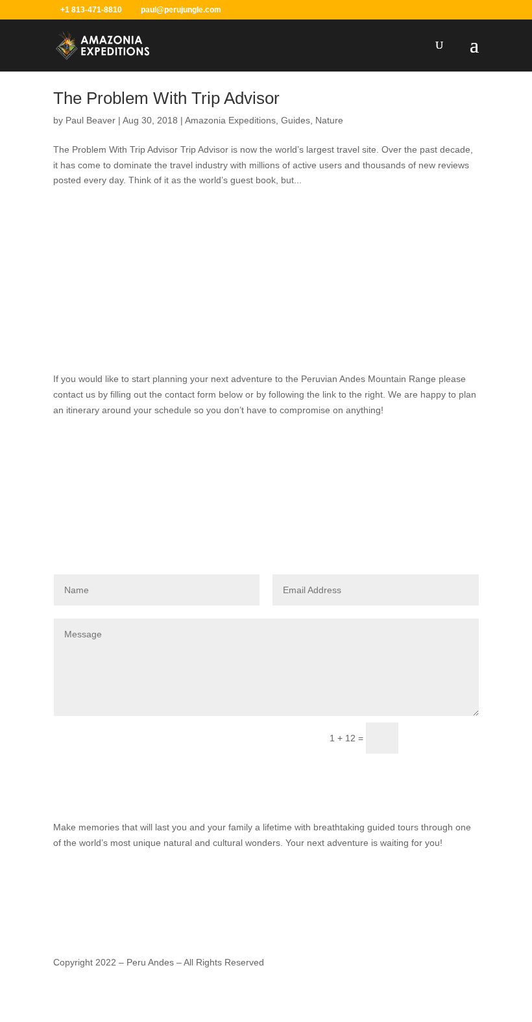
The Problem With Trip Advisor (166, 98)
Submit (444, 739)
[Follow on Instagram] (266, 784)
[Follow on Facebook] (240, 784)
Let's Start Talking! (266, 454)
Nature (329, 120)
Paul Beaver (90, 120)
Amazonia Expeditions (230, 120)
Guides (295, 120)
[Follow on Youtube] (292, 784)
